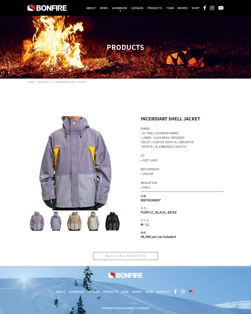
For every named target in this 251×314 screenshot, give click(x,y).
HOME (31, 82)
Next (120, 221)
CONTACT (163, 292)
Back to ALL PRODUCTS (125, 255)
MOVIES (183, 8)
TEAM (170, 8)
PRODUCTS (154, 8)
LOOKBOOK (119, 8)
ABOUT (91, 8)
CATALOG (137, 8)
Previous (29, 221)
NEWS (104, 8)
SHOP (195, 8)
